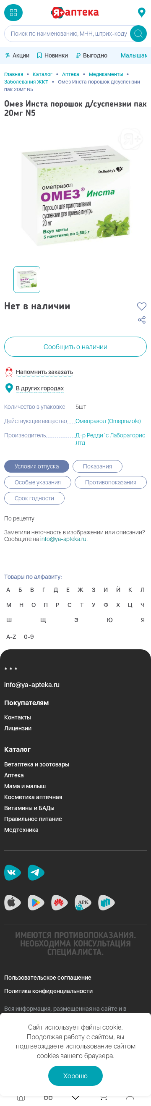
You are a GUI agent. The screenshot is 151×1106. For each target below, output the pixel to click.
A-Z (11, 636)
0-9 (29, 636)
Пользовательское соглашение (47, 977)
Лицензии (17, 728)
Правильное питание (33, 819)
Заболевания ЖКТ (26, 82)
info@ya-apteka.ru (63, 539)
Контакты (17, 717)
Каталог (42, 74)
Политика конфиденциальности (48, 991)
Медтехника (21, 829)
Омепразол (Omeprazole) (108, 421)
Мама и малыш (25, 786)
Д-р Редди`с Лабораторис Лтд (110, 439)
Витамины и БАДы (29, 808)
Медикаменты (106, 74)
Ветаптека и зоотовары (36, 764)
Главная (13, 74)
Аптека (70, 74)
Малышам (135, 55)
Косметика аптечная (33, 797)
